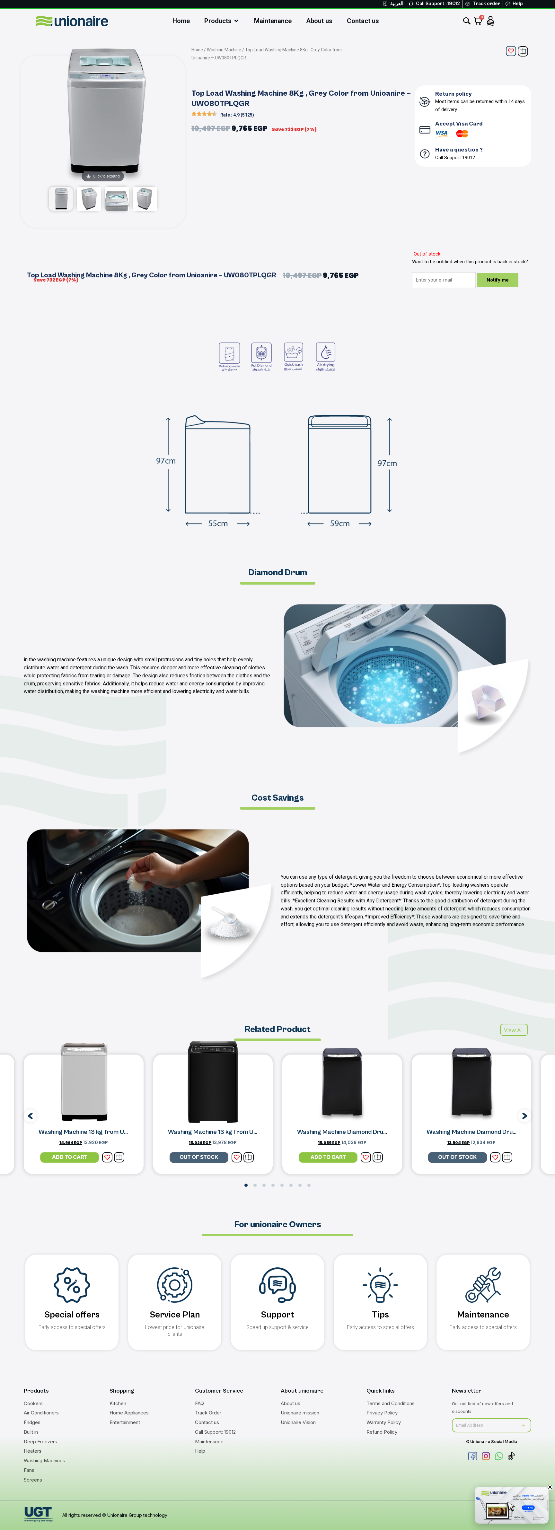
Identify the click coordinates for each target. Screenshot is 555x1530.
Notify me (498, 280)
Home (197, 49)
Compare (523, 51)
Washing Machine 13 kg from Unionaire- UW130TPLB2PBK (249, 1132)
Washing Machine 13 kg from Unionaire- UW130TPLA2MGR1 (122, 1132)
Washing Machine (224, 49)
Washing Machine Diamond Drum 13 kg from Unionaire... (374, 1132)
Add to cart (69, 1157)
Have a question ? (459, 149)
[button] (30, 1115)
